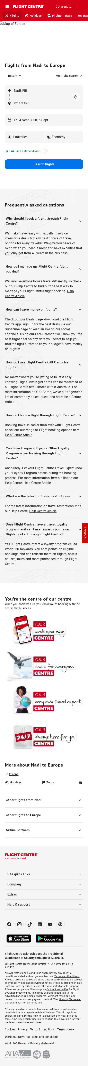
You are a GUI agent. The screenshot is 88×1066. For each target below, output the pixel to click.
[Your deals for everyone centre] (44, 666)
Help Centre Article (18, 435)
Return (12, 75)
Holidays (36, 15)
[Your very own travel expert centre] (44, 701)
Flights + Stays (62, 15)
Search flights (44, 164)
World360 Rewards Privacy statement (29, 1043)
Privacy (22, 1029)
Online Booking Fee (57, 989)
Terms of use (65, 1029)
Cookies (10, 1029)
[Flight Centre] (28, 6)
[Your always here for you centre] (44, 737)
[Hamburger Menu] (7, 7)
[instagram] (19, 924)
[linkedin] (40, 924)
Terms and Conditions (67, 976)
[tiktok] (29, 924)
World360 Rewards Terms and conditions (31, 1036)
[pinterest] (60, 924)
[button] (24, 137)
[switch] (43, 152)
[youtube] (50, 924)
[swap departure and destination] (76, 97)
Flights (14, 15)
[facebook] (9, 924)
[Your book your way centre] (44, 631)
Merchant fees (55, 996)
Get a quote (63, 6)
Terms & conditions (42, 1029)
